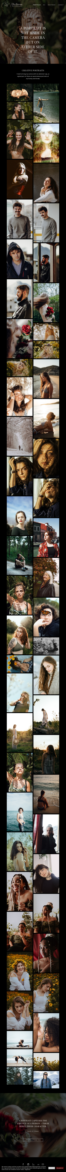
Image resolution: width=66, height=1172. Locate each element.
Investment (51, 5)
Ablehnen (51, 1168)
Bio (44, 5)
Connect (61, 5)
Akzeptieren (60, 1168)
